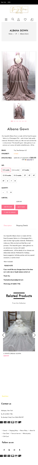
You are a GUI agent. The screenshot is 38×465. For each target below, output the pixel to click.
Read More (5, 396)
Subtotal (4, 198)
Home (10, 34)
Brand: (4, 150)
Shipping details (22, 225)
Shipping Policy (14, 430)
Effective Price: (7, 158)
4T (34, 175)
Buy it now (21, 207)
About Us (32, 430)
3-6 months (15, 170)
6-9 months (25, 170)
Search (5, 430)
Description (8, 225)
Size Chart (6, 433)
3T (29, 175)
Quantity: (5, 188)
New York (3, 2)
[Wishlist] (25, 20)
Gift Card (6, 436)
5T (3, 181)
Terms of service (16, 433)
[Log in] (18, 20)
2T (16, 34)
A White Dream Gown (12, 353)
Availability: (5, 153)
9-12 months (17, 175)
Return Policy (23, 430)
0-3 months (6, 170)
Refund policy (27, 433)
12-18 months (7, 175)
